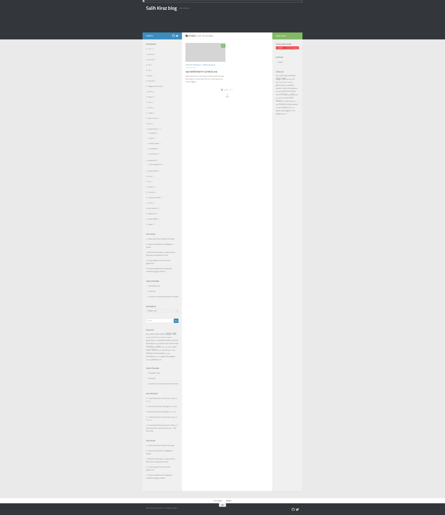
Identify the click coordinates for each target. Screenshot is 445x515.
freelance (169, 337)
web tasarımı (153, 208)
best (147, 337)
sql (149, 182)
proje (162, 347)
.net (149, 49)
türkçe (149, 353)
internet (151, 81)
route (160, 350)
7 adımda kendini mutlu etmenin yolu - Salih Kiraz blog (162, 428)
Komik (150, 92)
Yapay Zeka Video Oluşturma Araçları (161, 239)
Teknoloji (151, 192)
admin (175, 406)
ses (163, 350)
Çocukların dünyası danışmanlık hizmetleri (163, 297)
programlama (153, 129)
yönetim (148, 360)
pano (154, 347)
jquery (155, 340)
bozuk (150, 337)
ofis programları (155, 164)
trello (173, 350)
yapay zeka (152, 214)
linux (149, 102)
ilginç (150, 76)
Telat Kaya (151, 291)
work (158, 356)
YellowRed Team (154, 286)
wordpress (154, 154)
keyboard (150, 343)
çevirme (159, 360)
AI (147, 334)
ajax (149, 334)
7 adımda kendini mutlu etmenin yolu (161, 398)
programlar (152, 160)
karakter (161, 340)
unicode (168, 353)
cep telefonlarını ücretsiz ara (201, 71)
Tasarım (151, 187)
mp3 (176, 343)
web (156, 356)
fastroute (157, 337)
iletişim (280, 62)
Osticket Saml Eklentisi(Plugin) (159, 406)
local (166, 343)
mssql (150, 113)
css (149, 70)
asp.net (150, 60)
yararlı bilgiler (208, 65)
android (151, 54)
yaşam (150, 224)
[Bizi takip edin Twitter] (177, 35)
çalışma (154, 359)
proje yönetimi (153, 171)
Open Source (152, 118)
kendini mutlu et (171, 340)
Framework (163, 337)
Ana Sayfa (218, 501)
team (169, 350)
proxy (150, 176)
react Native (152, 349)
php (149, 124)
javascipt (153, 133)
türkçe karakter (159, 353)
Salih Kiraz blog (161, 8)
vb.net (150, 203)
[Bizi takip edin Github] (173, 35)
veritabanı (153, 149)
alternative (154, 334)
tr (171, 350)
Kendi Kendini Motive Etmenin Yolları (161, 425)
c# (149, 65)
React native (154, 143)
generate (150, 340)
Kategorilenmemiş (155, 86)
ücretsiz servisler (193, 65)
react (151, 138)
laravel (150, 97)
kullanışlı (156, 343)
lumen (150, 108)
